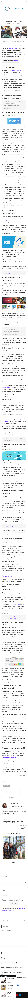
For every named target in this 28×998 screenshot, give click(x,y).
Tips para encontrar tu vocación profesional (11, 980)
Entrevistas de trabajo (7, 936)
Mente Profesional (13, 48)
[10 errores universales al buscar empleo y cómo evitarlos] (3, 994)
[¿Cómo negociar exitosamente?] (3, 987)
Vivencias (4, 948)
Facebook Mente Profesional (9, 758)
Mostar (16, 60)
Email (4, 777)
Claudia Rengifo (11, 23)
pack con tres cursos (8, 387)
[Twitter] (18, 2)
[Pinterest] (21, 2)
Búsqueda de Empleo (6, 930)
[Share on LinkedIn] (16, 799)
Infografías (4, 942)
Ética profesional (6, 939)
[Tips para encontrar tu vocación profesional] (3, 980)
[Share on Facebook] (12, 799)
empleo (4, 792)
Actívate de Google (15, 604)
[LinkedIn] (18, 985)
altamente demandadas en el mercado (12, 221)
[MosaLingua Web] (7, 576)
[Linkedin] (22, 2)
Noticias (4, 945)
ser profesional (16, 792)
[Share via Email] (19, 799)
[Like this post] (10, 799)
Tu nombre (5, 781)
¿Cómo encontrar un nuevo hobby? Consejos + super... (14, 861)
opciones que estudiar (18, 70)
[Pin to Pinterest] (15, 799)
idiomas (9, 792)
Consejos (14, 18)
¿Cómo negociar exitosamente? (10, 986)
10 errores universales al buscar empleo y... (10, 993)
